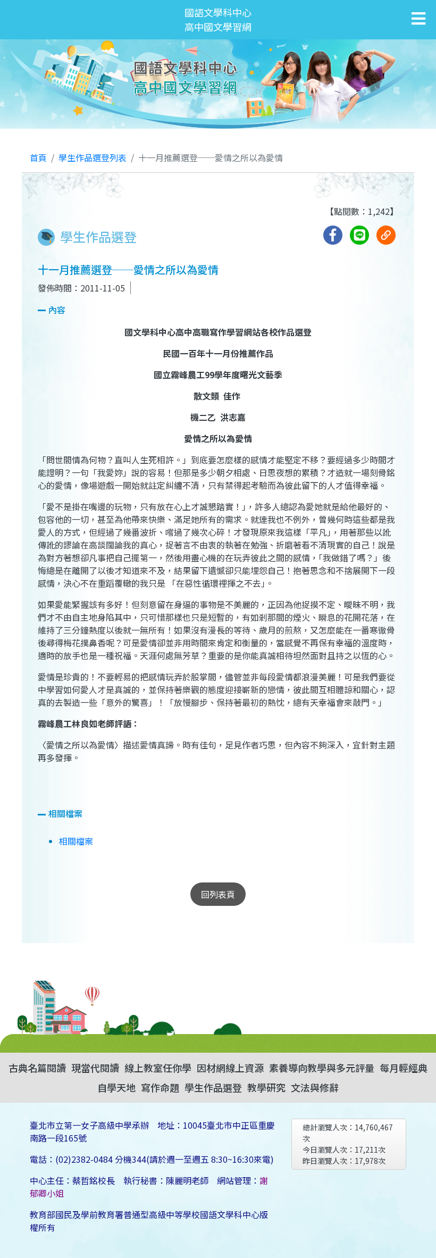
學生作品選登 (213, 1087)
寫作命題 (160, 1087)
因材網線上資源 (230, 1067)
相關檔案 (76, 841)
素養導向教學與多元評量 (321, 1067)
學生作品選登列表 (92, 157)
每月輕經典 (403, 1067)
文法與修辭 (315, 1087)
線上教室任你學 (157, 1067)
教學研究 (266, 1087)
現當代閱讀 (95, 1067)
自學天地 (116, 1087)
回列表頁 (218, 894)
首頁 (38, 157)
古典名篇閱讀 (37, 1067)
